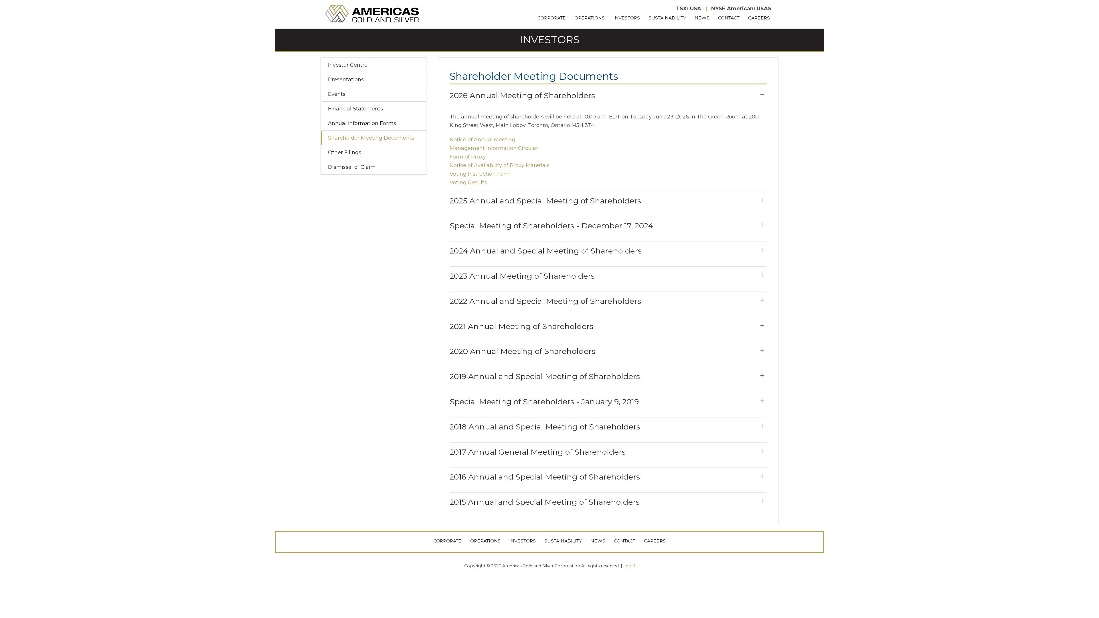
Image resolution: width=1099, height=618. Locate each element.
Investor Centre (347, 65)
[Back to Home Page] (372, 14)
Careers (759, 18)
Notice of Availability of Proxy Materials (500, 165)
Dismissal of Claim (352, 167)
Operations (589, 18)
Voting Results (468, 182)
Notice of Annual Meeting (482, 139)
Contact (729, 18)
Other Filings (344, 152)
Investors (626, 18)
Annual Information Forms (362, 123)
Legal (629, 566)
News (702, 18)
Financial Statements (355, 109)
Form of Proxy (468, 157)
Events (336, 94)
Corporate (551, 18)
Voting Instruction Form (480, 174)
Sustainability (667, 18)
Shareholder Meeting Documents (371, 138)
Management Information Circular (494, 148)
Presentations (346, 79)
